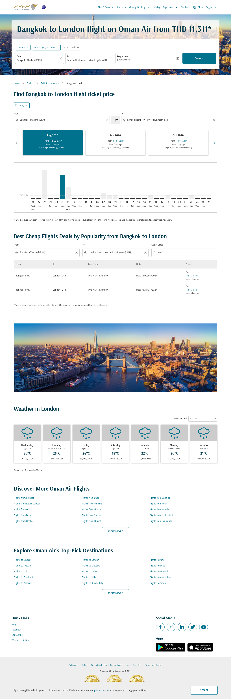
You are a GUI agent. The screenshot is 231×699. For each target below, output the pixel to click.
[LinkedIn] (182, 627)
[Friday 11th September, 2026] (127, 198)
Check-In (121, 7)
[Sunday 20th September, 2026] (179, 198)
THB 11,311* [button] (191, 29)
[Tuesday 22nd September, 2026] (191, 197)
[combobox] (38, 60)
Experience (170, 7)
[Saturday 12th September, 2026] (132, 198)
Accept (204, 690)
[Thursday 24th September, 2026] (203, 198)
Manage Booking (139, 7)
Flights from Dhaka (23, 521)
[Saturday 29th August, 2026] (50, 198)
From (19, 56)
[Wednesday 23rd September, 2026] (197, 198)
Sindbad (185, 7)
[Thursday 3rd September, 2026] (80, 198)
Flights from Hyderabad (161, 515)
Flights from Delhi (22, 515)
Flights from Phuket (91, 521)
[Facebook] (160, 627)
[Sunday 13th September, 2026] (138, 198)
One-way (21, 47)
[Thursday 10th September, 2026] (121, 198)
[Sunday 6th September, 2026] (97, 198)
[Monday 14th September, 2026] (144, 198)
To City (85, 665)
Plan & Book (106, 7)
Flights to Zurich (157, 583)
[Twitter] (192, 627)
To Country (73, 665)
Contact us (17, 635)
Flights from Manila (159, 509)
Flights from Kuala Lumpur (27, 503)
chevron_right (214, 143)
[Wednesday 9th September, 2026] (115, 197)
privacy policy (101, 690)
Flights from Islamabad (160, 521)
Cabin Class (157, 245)
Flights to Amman (22, 583)
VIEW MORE (115, 531)
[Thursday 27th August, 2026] (38, 198)
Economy (19, 105)
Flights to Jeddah (22, 565)
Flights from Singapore (93, 509)
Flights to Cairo (21, 571)
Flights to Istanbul (158, 571)
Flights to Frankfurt (23, 577)
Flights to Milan (89, 577)
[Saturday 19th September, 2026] (173, 198)
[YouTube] (203, 627)
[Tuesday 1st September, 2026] (68, 193)
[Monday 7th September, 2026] (103, 196)
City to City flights (99, 665)
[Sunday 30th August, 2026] (56, 198)
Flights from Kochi (158, 503)
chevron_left (16, 143)
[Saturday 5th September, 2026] (91, 198)
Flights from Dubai (91, 498)
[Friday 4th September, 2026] (85, 198)
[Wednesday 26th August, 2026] (33, 198)
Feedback (16, 629)
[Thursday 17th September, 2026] (162, 198)
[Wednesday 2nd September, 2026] (74, 198)
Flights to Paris (156, 560)
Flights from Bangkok (159, 498)
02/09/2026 (123, 60)
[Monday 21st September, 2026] (185, 198)
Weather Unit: (181, 418)
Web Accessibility (20, 640)
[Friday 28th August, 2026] (44, 184)
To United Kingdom (50, 83)
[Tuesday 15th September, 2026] (150, 197)
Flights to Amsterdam (160, 577)
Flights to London (90, 560)
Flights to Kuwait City (92, 583)
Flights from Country (153, 665)
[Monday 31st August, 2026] (62, 187)
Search (199, 58)
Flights (30, 83)
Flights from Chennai (92, 515)
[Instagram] (171, 627)
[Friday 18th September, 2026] (167, 197)
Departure (122, 56)
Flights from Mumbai (92, 503)
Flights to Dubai (89, 571)
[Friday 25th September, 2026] (209, 198)
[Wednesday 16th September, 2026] (156, 198)
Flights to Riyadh (157, 565)
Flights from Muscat (24, 498)
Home (16, 83)
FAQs (14, 624)
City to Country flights (119, 665)
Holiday (156, 7)
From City (137, 665)
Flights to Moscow (91, 565)
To (68, 56)
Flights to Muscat (22, 560)
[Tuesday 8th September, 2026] (109, 197)
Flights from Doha (23, 509)
